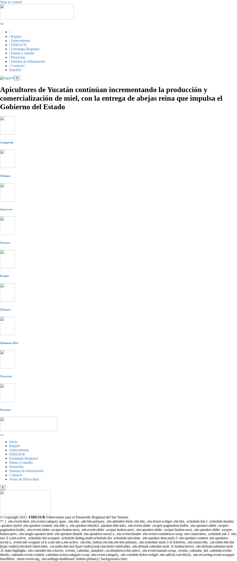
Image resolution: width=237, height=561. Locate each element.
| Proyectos (17, 57)
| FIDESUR (18, 45)
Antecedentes (19, 450)
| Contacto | (17, 66)
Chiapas (5, 176)
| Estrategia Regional (24, 49)
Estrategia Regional (23, 458)
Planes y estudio (21, 462)
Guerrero (6, 209)
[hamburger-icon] (2, 24)
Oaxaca (5, 242)
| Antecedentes (19, 41)
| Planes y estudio (21, 53)
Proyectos (16, 467)
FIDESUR (17, 454)
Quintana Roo (9, 343)
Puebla (4, 276)
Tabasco (5, 309)
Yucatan (5, 409)
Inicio (13, 442)
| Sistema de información (27, 61)
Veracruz (6, 376)
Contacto (15, 475)
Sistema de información (26, 471)
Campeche (7, 142)
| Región (15, 36)
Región (14, 446)
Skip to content (11, 2)
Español (15, 70)
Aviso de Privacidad (24, 479)
